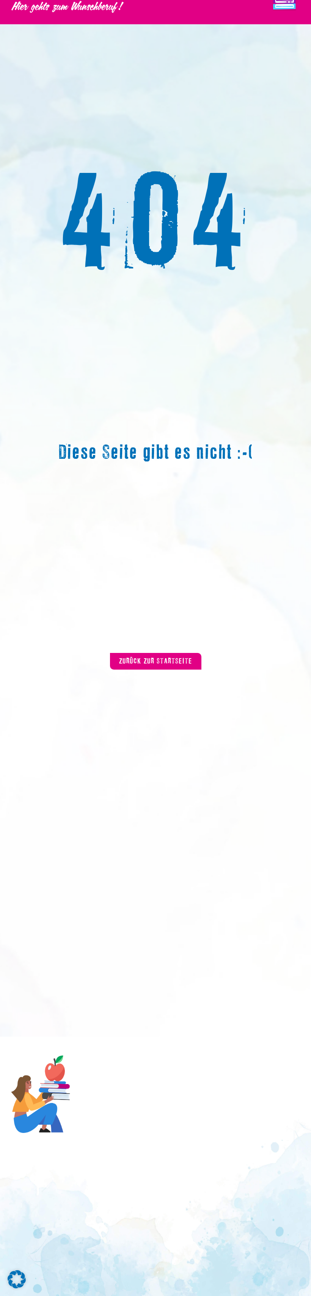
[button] (16, 1279)
